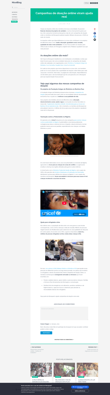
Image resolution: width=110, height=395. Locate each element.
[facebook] (91, 3)
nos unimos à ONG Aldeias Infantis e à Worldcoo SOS (61, 268)
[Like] (95, 29)
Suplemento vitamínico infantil (56, 104)
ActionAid (72, 65)
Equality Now (59, 65)
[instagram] (95, 3)
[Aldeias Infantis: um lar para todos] (87, 370)
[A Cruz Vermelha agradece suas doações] (41, 370)
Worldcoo (71, 63)
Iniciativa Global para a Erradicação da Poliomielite (69, 172)
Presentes (15, 19)
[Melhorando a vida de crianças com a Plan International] (64, 370)
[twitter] (93, 3)
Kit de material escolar (52, 106)
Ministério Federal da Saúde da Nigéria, (64, 170)
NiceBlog (17, 3)
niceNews (14, 12)
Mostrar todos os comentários (64, 339)
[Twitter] (95, 36)
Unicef (66, 65)
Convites (14, 14)
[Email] (95, 39)
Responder (46, 333)
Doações (14, 21)
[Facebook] (95, 33)
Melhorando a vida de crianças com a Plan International (62, 381)
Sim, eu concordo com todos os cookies (80, 387)
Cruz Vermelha (50, 65)
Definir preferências (80, 391)
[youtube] (97, 3)
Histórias (14, 17)
